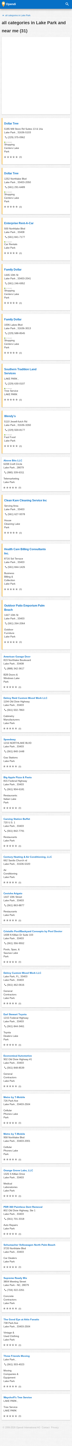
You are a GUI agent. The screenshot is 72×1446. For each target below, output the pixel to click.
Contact (46, 1427)
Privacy (55, 1427)
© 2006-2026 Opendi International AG (21, 1427)
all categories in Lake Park (17, 15)
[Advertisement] (36, 75)
